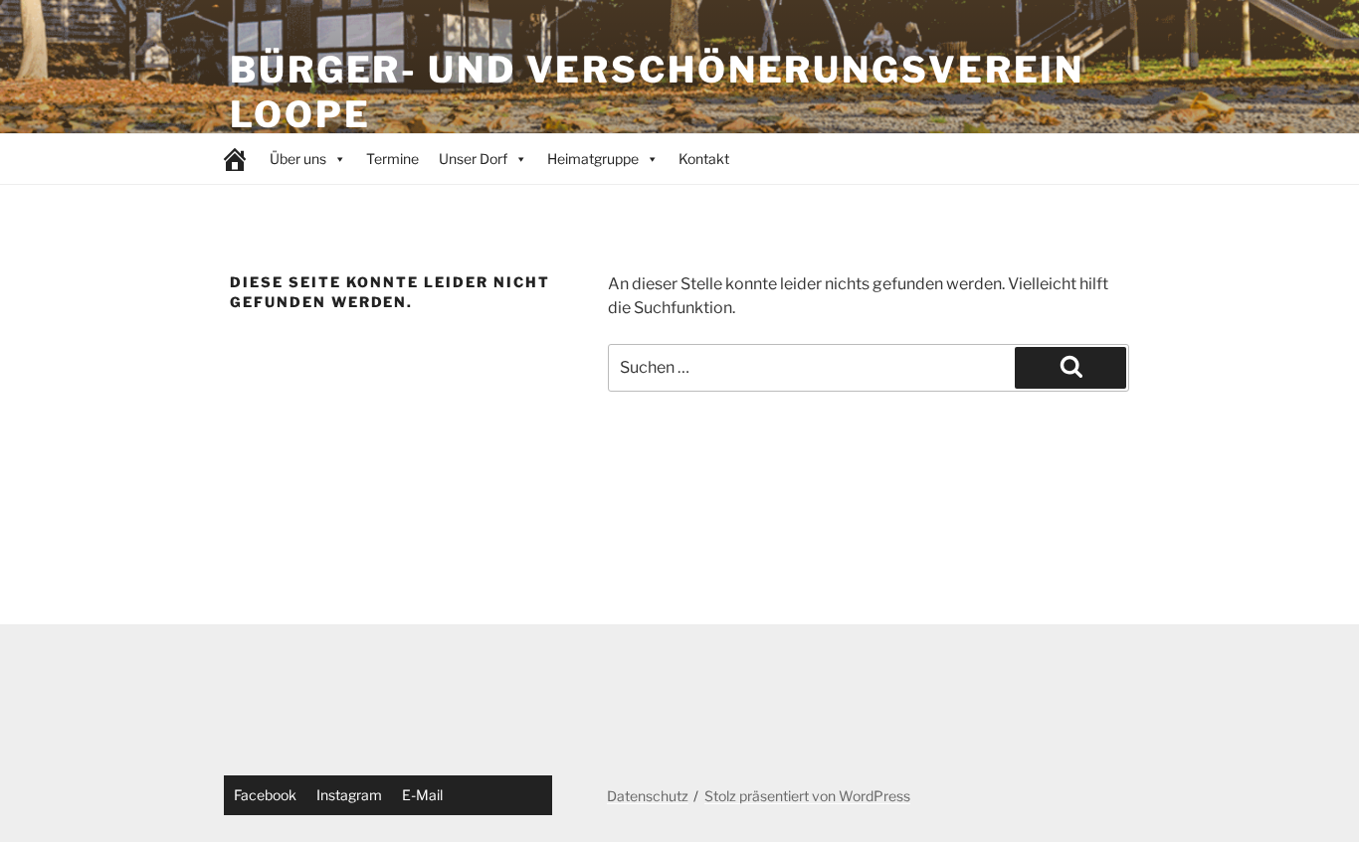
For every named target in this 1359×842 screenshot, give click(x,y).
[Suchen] (1070, 368)
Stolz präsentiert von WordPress (807, 795)
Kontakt (704, 158)
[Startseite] (235, 159)
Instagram (349, 794)
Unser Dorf (473, 158)
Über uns (298, 158)
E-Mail (422, 794)
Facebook (265, 794)
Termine (392, 158)
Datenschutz (647, 795)
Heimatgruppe (593, 158)
